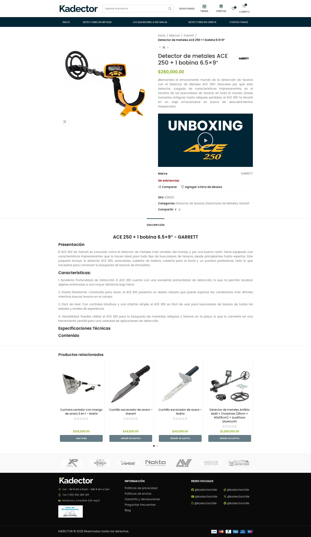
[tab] (155, 223)
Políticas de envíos (138, 494)
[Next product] (168, 47)
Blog (128, 510)
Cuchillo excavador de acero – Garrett (130, 412)
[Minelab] (183, 463)
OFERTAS (221, 11)
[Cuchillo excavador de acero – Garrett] (131, 384)
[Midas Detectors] (211, 463)
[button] (205, 140)
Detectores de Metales (222, 203)
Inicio (161, 35)
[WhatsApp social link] (180, 209)
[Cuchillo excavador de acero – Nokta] (180, 384)
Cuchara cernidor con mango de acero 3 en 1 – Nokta (81, 412)
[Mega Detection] (239, 463)
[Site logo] (78, 8)
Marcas (174, 35)
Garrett (189, 35)
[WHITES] (100, 463)
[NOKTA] (155, 463)
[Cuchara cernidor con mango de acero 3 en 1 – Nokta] (81, 384)
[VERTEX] (128, 463)
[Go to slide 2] (157, 446)
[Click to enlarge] (65, 122)
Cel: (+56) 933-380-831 (76, 494)
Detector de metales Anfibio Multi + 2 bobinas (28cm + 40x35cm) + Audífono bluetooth (230, 415)
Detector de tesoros (190, 203)
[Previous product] (160, 47)
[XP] (72, 463)
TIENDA (204, 11)
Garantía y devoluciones (142, 499)
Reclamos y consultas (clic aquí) (81, 500)
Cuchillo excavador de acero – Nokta (180, 412)
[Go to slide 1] (154, 446)
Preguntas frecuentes (140, 505)
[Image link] (76, 480)
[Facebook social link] (176, 209)
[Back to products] (164, 47)
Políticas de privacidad (141, 488)
